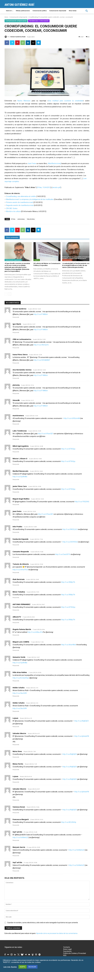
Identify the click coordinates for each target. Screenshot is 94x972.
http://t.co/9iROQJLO (69, 529)
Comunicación (67, 260)
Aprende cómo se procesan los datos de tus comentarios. (57, 933)
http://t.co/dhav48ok (68, 645)
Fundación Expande (20, 539)
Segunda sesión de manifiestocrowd (20, 205)
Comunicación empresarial (18, 17)
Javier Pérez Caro (20, 486)
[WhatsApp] (22, 42)
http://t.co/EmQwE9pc (21, 678)
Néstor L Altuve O (20, 458)
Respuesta (16, 317)
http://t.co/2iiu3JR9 (20, 693)
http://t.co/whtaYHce (20, 570)
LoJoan (15, 718)
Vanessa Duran (19, 807)
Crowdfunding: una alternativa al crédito (21, 196)
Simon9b (16, 400)
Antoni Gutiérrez (19, 309)
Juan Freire (32, 163)
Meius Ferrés (18, 764)
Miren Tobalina (19, 592)
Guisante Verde (19, 657)
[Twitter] (12, 42)
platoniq (16, 385)
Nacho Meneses (23, 101)
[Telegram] (38, 42)
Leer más (6, 967)
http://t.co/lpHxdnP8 (81, 736)
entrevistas (21, 219)
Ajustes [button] (14, 967)
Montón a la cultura (13, 211)
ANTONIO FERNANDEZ (21, 604)
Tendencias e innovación (39, 21)
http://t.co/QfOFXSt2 (70, 542)
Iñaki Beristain (19, 579)
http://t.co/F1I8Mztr (41, 314)
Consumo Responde (21, 551)
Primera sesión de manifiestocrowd (19, 202)
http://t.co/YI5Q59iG (82, 502)
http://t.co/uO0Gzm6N (72, 418)
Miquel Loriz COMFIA (21, 642)
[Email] (33, 42)
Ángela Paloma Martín (22, 629)
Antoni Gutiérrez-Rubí (17, 37)
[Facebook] (7, 42)
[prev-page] (6, 293)
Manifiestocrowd (54, 163)
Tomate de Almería (21, 564)
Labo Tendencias (20, 431)
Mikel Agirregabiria (21, 446)
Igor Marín (17, 324)
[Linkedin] (28, 42)
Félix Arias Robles (20, 672)
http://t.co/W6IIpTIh (68, 582)
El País (13, 219)
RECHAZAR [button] (32, 967)
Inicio (6, 17)
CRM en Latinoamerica (22, 339)
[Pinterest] (17, 42)
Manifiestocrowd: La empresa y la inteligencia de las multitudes (30, 199)
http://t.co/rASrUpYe (41, 345)
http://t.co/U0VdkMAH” (42, 360)
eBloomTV (17, 617)
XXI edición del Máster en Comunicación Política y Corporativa (46, 264)
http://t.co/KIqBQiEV (81, 721)
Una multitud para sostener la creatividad (65, 101)
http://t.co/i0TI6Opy (68, 449)
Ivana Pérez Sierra (20, 354)
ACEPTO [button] (22, 967)
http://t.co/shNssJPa (35, 632)
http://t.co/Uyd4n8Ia (20, 477)
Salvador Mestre (19, 733)
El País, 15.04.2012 (44, 187)
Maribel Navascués (20, 471)
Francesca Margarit (21, 819)
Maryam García (19, 847)
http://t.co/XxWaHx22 (20, 837)
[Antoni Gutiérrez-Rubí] (6, 37)
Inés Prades (17, 526)
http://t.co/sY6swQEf (45, 433)
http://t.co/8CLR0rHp (68, 822)
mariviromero (18, 415)
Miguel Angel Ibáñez (21, 499)
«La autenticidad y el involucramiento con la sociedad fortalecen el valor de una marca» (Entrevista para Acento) (75, 265)
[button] (86, 11)
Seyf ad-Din (17, 832)
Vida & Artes (31, 219)
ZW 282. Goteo (11, 208)
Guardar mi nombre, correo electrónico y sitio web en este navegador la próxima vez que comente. (42, 922)
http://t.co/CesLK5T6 (62, 554)
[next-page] (9, 293)
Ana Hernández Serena (22, 370)
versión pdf (56, 187)
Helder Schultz (19, 688)
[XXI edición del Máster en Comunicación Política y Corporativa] (47, 251)
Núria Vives (17, 751)
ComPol (36, 260)
